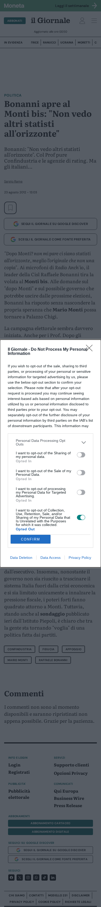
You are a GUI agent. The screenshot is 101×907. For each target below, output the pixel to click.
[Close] (91, 350)
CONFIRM (30, 539)
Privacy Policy (80, 557)
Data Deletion (21, 557)
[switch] (81, 454)
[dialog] (50, 453)
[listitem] (50, 442)
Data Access (50, 557)
